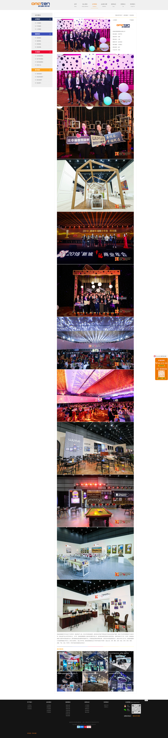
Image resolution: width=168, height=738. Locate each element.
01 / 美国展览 (38, 38)
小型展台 (120, 44)
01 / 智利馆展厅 (38, 73)
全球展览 (94, 5)
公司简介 (29, 705)
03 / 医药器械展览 (39, 62)
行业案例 (49, 708)
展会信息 (87, 712)
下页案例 (131, 20)
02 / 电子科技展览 (39, 59)
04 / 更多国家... (38, 47)
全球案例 (49, 705)
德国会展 (68, 705)
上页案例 (115, 20)
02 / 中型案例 (38, 26)
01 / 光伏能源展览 (39, 55)
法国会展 (68, 710)
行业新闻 (87, 707)
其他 (119, 49)
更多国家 (68, 715)
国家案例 (49, 707)
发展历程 (29, 707)
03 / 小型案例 (38, 29)
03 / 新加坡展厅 (38, 80)
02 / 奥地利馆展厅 (39, 76)
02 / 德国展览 (38, 41)
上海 (119, 39)
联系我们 (132, 5)
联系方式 (106, 705)
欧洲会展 (68, 714)
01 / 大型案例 (38, 23)
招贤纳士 (123, 5)
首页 (75, 5)
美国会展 (68, 707)
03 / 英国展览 (38, 44)
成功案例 (126, 15)
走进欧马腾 (104, 5)
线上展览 (85, 5)
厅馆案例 (49, 712)
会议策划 (120, 42)
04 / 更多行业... (38, 65)
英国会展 (68, 708)
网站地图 (34, 733)
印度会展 (68, 712)
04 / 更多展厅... (38, 83)
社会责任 (29, 708)
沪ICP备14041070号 (94, 722)
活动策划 (49, 710)
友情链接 (29, 733)
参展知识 (87, 708)
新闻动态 (113, 5)
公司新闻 (87, 705)
